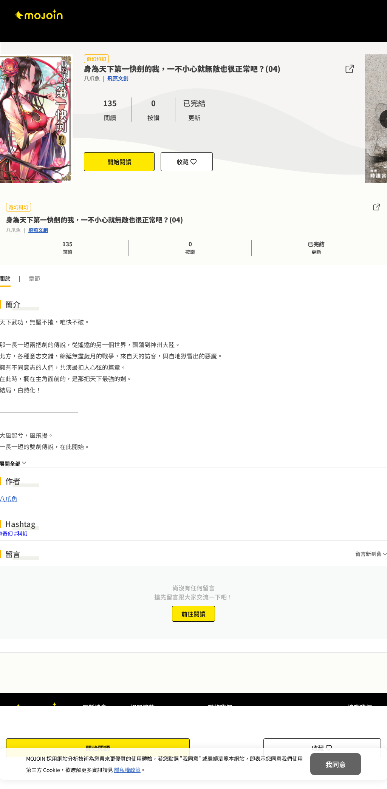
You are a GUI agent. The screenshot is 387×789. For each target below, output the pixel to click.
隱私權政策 (127, 770)
